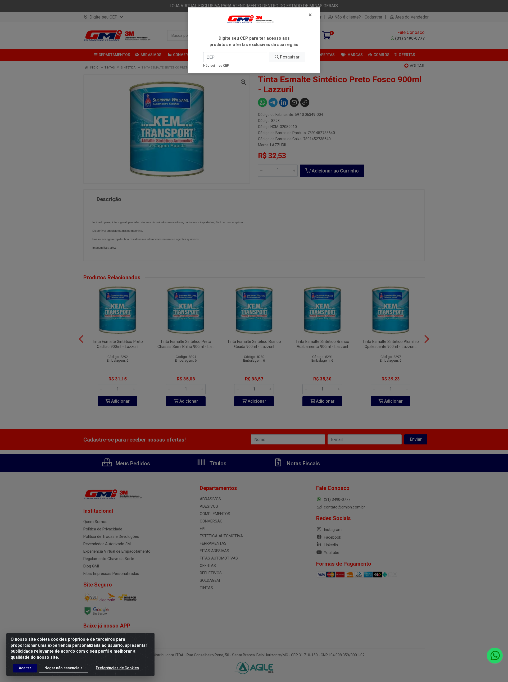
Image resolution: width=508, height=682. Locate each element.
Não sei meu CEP (216, 65)
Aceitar (25, 668)
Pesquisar (289, 57)
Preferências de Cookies (117, 668)
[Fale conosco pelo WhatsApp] (495, 655)
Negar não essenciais (63, 668)
